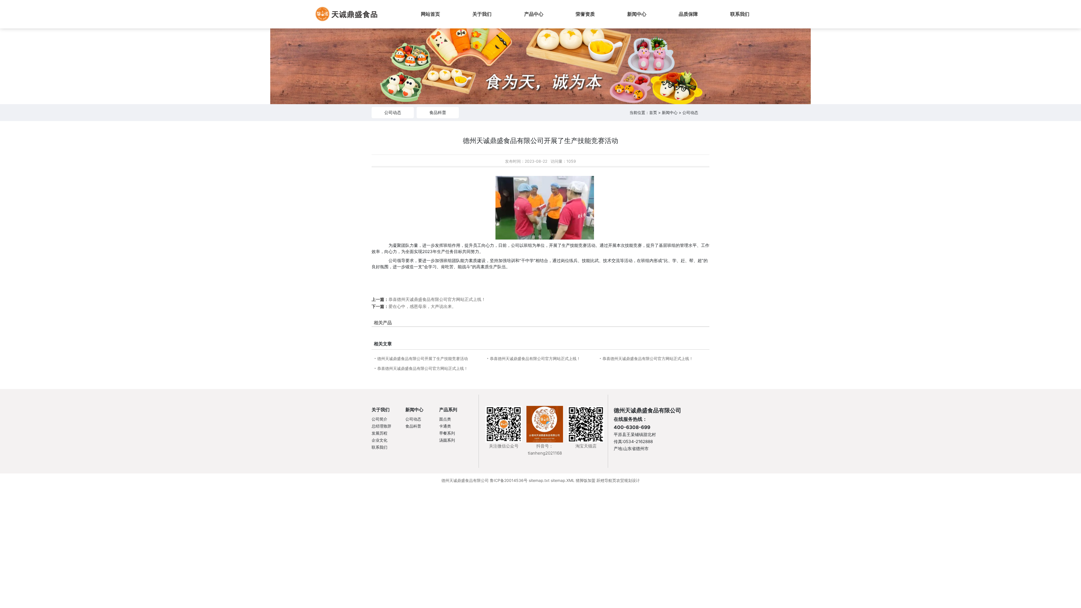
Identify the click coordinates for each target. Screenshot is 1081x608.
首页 (653, 112)
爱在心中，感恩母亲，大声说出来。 (422, 306)
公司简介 (379, 419)
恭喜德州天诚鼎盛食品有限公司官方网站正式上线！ (437, 299)
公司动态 (392, 112)
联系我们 (379, 447)
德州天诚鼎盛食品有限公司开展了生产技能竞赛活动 (422, 358)
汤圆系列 (447, 440)
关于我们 (381, 409)
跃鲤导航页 (606, 480)
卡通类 (445, 426)
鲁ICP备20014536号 (509, 480)
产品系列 (448, 409)
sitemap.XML (563, 480)
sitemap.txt (539, 480)
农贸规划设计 (628, 480)
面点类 (445, 419)
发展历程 (379, 433)
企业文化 (379, 440)
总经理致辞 (381, 426)
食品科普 (437, 112)
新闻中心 (670, 112)
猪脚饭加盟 (585, 480)
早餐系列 (447, 433)
